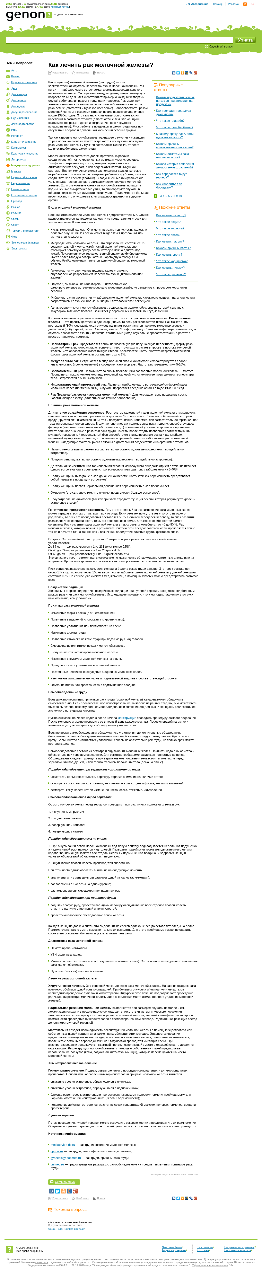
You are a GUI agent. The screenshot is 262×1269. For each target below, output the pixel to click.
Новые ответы (20, 189)
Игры (14, 129)
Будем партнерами (174, 1250)
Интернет (17, 135)
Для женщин (19, 94)
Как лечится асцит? (170, 241)
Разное (15, 207)
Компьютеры (19, 147)
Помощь (218, 4)
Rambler (68, 1229)
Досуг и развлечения (24, 112)
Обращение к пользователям (210, 1265)
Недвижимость (20, 183)
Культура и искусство (24, 153)
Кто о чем (203, 1250)
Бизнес (15, 76)
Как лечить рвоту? (169, 254)
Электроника (19, 248)
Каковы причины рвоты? (173, 248)
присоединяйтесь (60, 7)
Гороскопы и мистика (24, 82)
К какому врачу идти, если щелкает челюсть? (174, 135)
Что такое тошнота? (170, 228)
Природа (16, 201)
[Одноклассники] (182, 73)
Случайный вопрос (221, 46)
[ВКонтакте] (174, 73)
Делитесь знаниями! (70, 14)
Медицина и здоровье (25, 165)
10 (180, 195)
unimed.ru (57, 1164)
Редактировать (60, 72)
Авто (14, 70)
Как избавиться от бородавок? (169, 185)
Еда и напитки (20, 118)
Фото (14, 236)
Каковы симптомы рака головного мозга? (172, 155)
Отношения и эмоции (24, 195)
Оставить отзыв (65, 1181)
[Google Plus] (195, 73)
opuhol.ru (57, 1151)
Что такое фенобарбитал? (174, 127)
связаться (41, 1262)
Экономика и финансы (25, 242)
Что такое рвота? (168, 235)
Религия (16, 212)
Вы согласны (205, 1247)
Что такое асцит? (168, 221)
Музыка (16, 171)
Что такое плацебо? (170, 120)
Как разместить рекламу (239, 1247)
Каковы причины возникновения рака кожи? (174, 145)
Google (51, 1229)
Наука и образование (24, 177)
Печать (101, 72)
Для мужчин (18, 100)
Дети (14, 88)
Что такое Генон (172, 1247)
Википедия (79, 1229)
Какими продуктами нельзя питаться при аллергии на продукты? (175, 100)
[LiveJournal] (191, 73)
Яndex (60, 1229)
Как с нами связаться (237, 1250)
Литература (18, 159)
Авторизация (199, 4)
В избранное (82, 72)
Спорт (15, 224)
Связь (15, 218)
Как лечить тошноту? (171, 215)
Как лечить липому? (170, 267)
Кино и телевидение (23, 141)
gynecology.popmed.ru (66, 1158)
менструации (127, 718)
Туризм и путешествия (25, 230)
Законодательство (22, 123)
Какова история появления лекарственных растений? (175, 165)
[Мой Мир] (187, 73)
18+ (253, 4)
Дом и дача (18, 106)
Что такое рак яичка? (171, 274)
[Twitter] (178, 73)
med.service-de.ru (63, 1144)
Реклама (233, 4)
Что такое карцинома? (171, 261)
